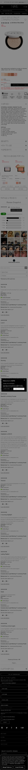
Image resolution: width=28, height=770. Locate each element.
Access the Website (19, 389)
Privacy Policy (22, 760)
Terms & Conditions (17, 763)
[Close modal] (24, 380)
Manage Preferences (7, 767)
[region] (14, 762)
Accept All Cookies (19, 767)
